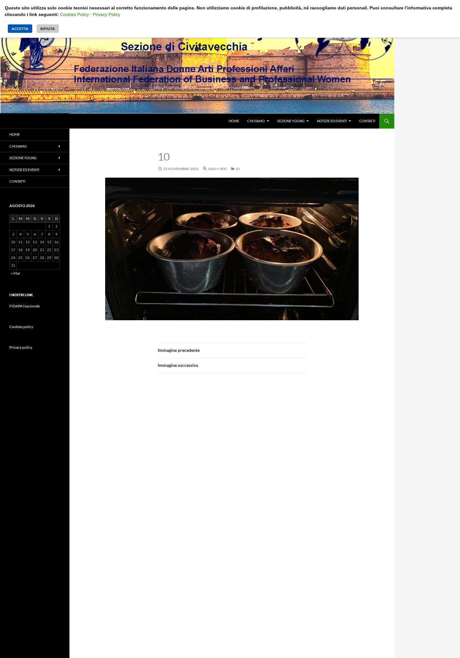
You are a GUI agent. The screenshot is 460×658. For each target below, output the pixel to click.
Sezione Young (290, 121)
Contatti (367, 121)
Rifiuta (47, 28)
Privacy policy (20, 347)
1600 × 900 (217, 168)
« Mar (15, 273)
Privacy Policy (106, 14)
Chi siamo (256, 121)
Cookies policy (21, 326)
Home (234, 121)
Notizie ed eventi (332, 121)
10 (237, 168)
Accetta (20, 28)
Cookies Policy (74, 14)
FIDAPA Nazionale (24, 306)
